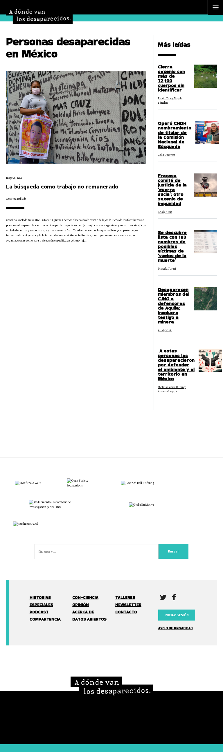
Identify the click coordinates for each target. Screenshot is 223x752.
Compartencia (45, 619)
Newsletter (128, 605)
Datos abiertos (89, 619)
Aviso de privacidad (175, 628)
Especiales (41, 605)
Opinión (80, 605)
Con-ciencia (85, 597)
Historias (40, 597)
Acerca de (83, 612)
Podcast (39, 612)
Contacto (126, 612)
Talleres (125, 597)
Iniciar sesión (177, 615)
